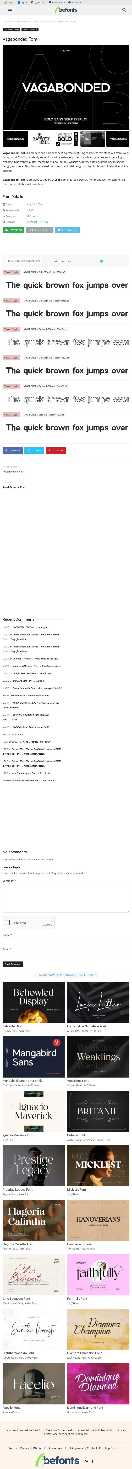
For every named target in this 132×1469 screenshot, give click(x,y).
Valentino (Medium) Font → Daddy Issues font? (37, 666)
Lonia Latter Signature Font (86, 1026)
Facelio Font (11, 1407)
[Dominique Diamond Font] (98, 1383)
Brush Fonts (73, 1412)
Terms (13, 1448)
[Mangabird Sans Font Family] (34, 1056)
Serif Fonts (25, 1031)
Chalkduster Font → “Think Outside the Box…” (36, 658)
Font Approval (74, 1448)
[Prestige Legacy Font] (34, 1165)
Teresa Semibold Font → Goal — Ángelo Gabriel (37, 688)
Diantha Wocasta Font (18, 1353)
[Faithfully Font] (98, 1274)
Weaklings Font (78, 1081)
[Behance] (86, 1461)
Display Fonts (10, 1031)
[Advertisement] (28, 553)
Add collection (68, 230)
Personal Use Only (37, 222)
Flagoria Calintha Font (18, 1244)
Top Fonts (111, 1448)
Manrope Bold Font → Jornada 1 (29, 680)
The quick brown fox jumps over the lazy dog (67, 285)
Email (7, 949)
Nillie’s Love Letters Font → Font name (34, 780)
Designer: (11, 216)
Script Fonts (95, 1031)
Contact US (94, 1448)
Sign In (9, 2)
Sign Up (22, 2)
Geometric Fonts (43, 21)
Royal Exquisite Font (14, 487)
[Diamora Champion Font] (98, 1329)
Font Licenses (53, 1448)
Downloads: (13, 210)
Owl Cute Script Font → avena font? (31, 726)
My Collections (58, 2)
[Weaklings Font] (98, 1056)
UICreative (33, 216)
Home (8, 21)
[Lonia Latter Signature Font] (98, 1002)
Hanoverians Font (79, 1244)
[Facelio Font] (34, 1383)
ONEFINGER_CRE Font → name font (30, 627)
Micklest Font (76, 1189)
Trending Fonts (23, 21)
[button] (124, 11)
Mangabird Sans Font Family (22, 1081)
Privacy (25, 1448)
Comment (9, 880)
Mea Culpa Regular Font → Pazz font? (31, 773)
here (41, 184)
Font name (17, 734)
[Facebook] (92, 1461)
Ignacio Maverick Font (18, 1135)
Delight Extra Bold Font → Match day (32, 673)
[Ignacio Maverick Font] (34, 1111)
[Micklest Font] (98, 1165)
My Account (40, 2)
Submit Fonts (78, 2)
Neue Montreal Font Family (37, 741)
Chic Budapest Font (16, 1298)
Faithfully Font (77, 1298)
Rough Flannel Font (13, 471)
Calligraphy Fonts (77, 1357)
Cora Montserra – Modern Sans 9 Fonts (29, 695)
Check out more (41, 230)
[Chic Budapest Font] (34, 1274)
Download (15, 230)
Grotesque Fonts (11, 1085)
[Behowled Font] (34, 1002)
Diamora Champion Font (84, 1353)
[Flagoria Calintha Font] (34, 1220)
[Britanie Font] (98, 1111)
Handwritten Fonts (77, 1031)
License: (10, 222)
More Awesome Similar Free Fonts (68, 975)
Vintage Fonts (104, 1140)
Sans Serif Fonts (30, 29)
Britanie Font (76, 1135)
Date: (9, 204)
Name (7, 935)
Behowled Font (13, 1026)
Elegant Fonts (74, 1085)
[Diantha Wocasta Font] (34, 1329)
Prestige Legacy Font (18, 1189)
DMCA (37, 1448)
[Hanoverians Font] (98, 1220)
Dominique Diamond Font (85, 1407)
